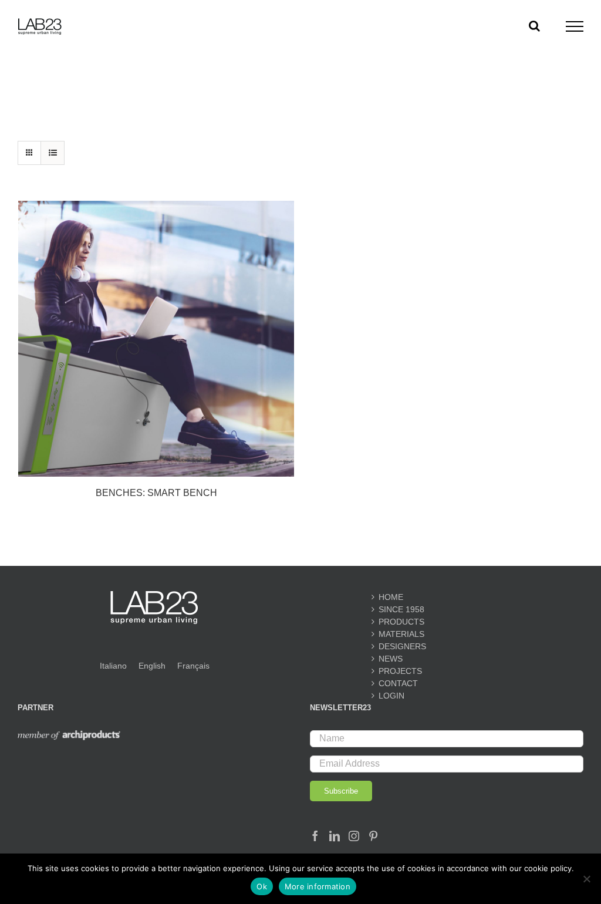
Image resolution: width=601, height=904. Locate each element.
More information (317, 886)
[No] (586, 879)
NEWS (391, 658)
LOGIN (391, 695)
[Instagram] (354, 836)
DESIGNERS (402, 646)
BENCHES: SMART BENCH (156, 493)
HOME (391, 597)
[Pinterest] (373, 836)
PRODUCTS (401, 621)
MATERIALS (401, 634)
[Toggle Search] (534, 26)
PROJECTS (400, 671)
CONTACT (398, 683)
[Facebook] (315, 836)
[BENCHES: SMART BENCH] (156, 339)
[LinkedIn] (334, 836)
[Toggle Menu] (575, 26)
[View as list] (52, 152)
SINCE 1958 (401, 609)
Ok (261, 886)
